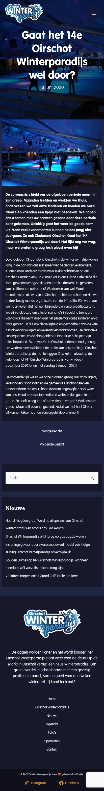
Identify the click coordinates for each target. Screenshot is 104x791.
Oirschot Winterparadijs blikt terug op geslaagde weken (46, 536)
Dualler (80, 774)
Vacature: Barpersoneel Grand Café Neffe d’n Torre (42, 576)
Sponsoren (52, 741)
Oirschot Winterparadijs (52, 707)
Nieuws (52, 716)
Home (52, 699)
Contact (52, 749)
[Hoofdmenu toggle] (93, 13)
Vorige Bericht (52, 431)
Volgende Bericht (52, 444)
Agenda (52, 724)
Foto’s (52, 732)
